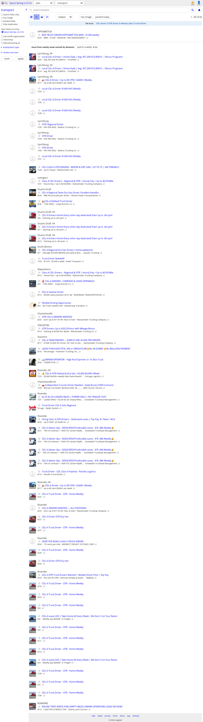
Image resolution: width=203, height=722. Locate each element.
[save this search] (199, 10)
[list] (31, 17)
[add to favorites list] (39, 34)
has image (8, 17)
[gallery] (41, 17)
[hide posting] (87, 38)
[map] (47, 17)
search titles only (11, 14)
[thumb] (36, 17)
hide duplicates (10, 24)
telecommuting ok (11, 43)
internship (8, 39)
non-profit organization (14, 36)
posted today (9, 21)
